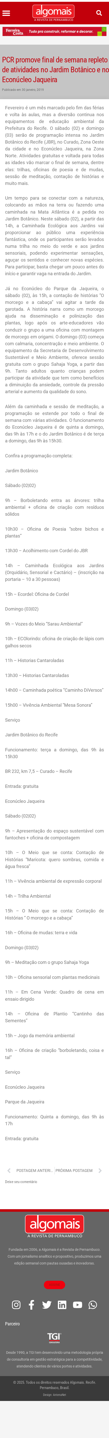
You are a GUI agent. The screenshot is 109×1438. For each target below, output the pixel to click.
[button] (6, 13)
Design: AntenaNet (54, 1395)
